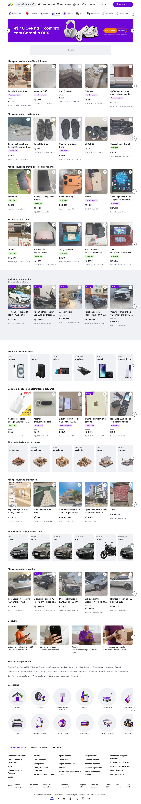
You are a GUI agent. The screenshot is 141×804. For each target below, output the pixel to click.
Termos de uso (34, 786)
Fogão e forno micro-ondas (88, 671)
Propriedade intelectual (65, 786)
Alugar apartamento (40, 676)
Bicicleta (11, 676)
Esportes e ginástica (93, 768)
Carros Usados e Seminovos (15, 761)
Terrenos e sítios (92, 760)
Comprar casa (54, 676)
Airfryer (43, 671)
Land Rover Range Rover (69, 667)
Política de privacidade (47, 786)
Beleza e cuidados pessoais (92, 773)
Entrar (104, 4)
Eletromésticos (39, 760)
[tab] (18, 747)
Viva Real (128, 786)
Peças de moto (116, 770)
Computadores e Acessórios (15, 771)
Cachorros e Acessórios (43, 774)
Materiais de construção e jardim (70, 773)
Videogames (38, 764)
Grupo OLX (108, 786)
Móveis (36, 756)
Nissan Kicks (109, 667)
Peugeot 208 (24, 667)
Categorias (16, 13)
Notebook (73, 671)
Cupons (46, 13)
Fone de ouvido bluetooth (108, 671)
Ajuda (10, 786)
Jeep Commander (52, 667)
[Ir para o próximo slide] (134, 86)
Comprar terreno (76, 676)
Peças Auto (64, 760)
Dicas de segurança (18, 786)
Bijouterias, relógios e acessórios (119, 757)
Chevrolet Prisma (85, 667)
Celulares (109, 13)
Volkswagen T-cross (37, 667)
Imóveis (70, 13)
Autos (82, 13)
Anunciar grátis (124, 4)
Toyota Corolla (98, 667)
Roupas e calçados (92, 764)
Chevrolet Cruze (13, 671)
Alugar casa (65, 676)
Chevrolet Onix (13, 667)
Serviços (62, 768)
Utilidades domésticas (119, 762)
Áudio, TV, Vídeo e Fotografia (40, 769)
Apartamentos (65, 756)
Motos (10, 766)
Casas (10, 777)
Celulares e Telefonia (17, 756)
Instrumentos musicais (119, 766)
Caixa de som (63, 671)
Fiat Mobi (118, 667)
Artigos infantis (91, 756)
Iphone (23, 671)
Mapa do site (83, 786)
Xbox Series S (123, 671)
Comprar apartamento (23, 676)
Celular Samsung (33, 671)
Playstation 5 (52, 671)
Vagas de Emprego (67, 764)
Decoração (123, 13)
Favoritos (33, 13)
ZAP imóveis (119, 786)
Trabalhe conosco (94, 786)
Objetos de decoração (119, 774)
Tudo (58, 13)
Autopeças (95, 13)
